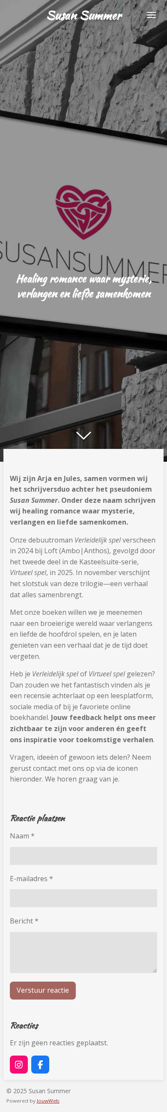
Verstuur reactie (43, 990)
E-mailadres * (31, 878)
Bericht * (24, 921)
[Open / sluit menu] (151, 15)
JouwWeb (48, 1100)
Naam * (22, 836)
